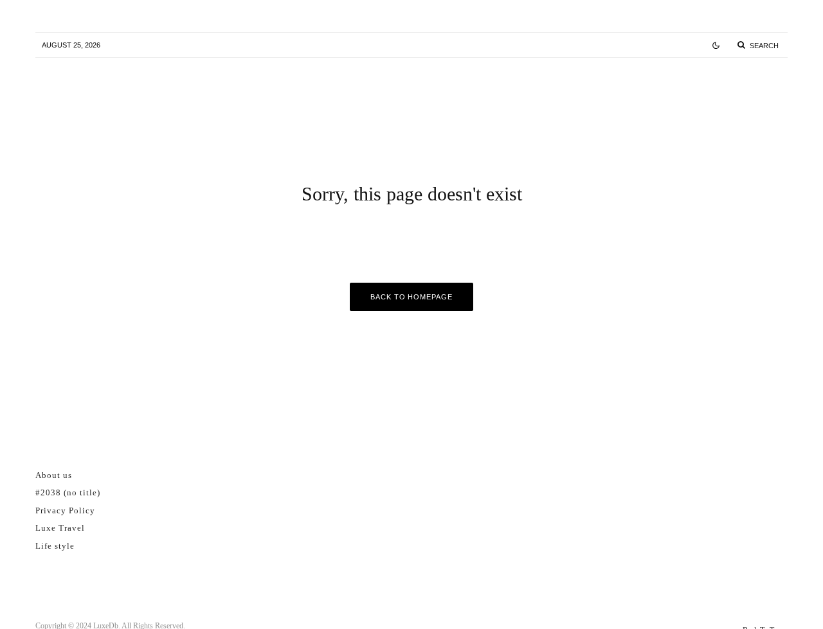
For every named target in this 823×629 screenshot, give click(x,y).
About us (53, 475)
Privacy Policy (65, 510)
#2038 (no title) (67, 492)
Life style (55, 546)
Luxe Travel (60, 528)
